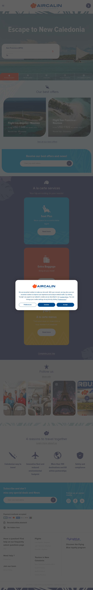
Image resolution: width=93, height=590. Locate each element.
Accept (65, 304)
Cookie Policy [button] (64, 297)
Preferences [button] (62, 299)
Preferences (28, 304)
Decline (46, 304)
